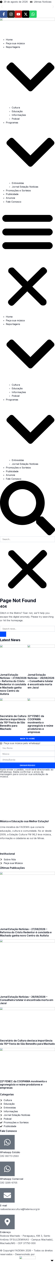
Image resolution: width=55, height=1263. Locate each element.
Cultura (16, 107)
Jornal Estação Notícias (25, 186)
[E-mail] (7, 1195)
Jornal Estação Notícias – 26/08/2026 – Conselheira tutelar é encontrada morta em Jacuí (41, 681)
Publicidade (12, 194)
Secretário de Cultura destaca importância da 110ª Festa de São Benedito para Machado (13, 722)
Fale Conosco (13, 201)
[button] (2, 7)
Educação (17, 111)
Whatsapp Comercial (11, 1178)
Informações (19, 115)
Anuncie (10, 197)
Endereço (5, 1232)
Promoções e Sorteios (18, 190)
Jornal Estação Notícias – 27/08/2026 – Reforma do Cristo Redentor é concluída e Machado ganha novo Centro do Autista (26, 7)
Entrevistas (18, 183)
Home (9, 39)
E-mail (3, 1205)
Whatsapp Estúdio (10, 1152)
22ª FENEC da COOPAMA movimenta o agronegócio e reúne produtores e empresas (23, 1084)
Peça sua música (15, 43)
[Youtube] (18, 14)
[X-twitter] (25, 14)
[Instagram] (11, 14)
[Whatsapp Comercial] (7, 1169)
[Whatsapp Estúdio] (7, 1142)
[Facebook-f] (3, 14)
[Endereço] (7, 1222)
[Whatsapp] (33, 14)
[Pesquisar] (3, 634)
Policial (16, 118)
